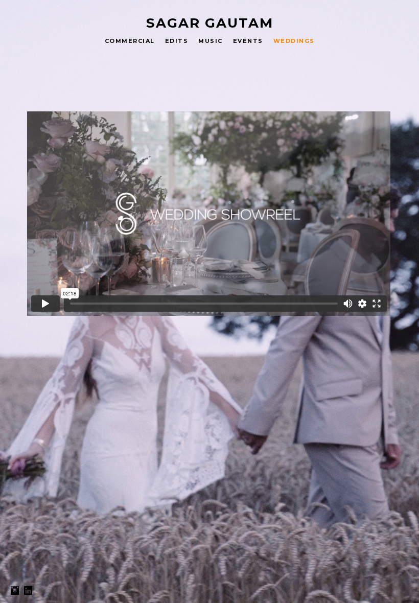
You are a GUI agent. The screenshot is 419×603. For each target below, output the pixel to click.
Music (210, 40)
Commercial (130, 40)
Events (248, 40)
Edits (177, 40)
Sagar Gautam (209, 23)
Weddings (294, 40)
